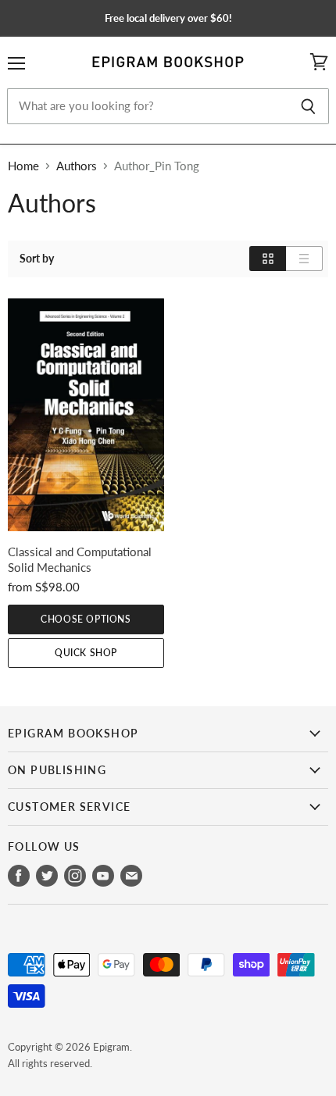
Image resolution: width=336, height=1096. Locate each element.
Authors (76, 166)
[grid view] (267, 258)
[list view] (304, 258)
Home (23, 166)
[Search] (308, 106)
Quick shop (86, 653)
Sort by (37, 258)
